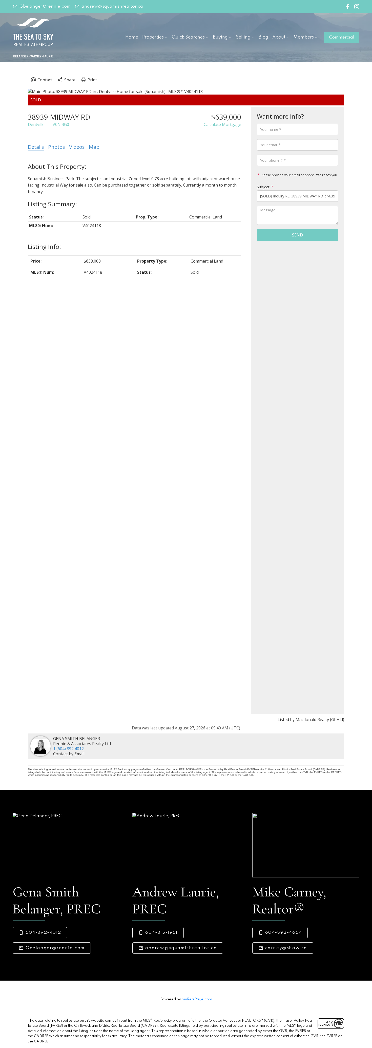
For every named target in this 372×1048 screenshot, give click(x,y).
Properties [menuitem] (153, 37)
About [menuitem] (278, 37)
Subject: (263, 187)
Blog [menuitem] (263, 37)
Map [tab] (94, 146)
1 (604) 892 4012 (68, 748)
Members (304, 37)
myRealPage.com (197, 999)
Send (297, 235)
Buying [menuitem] (220, 37)
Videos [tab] (77, 146)
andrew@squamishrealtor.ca (112, 6)
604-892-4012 (43, 932)
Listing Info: (44, 246)
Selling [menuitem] (243, 37)
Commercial (341, 37)
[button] (42, 6)
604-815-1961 (161, 932)
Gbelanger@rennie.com (45, 6)
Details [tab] (36, 146)
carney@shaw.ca (286, 948)
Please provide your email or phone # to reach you (298, 175)
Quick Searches (188, 37)
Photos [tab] (56, 146)
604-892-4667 (283, 932)
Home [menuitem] (131, 37)
